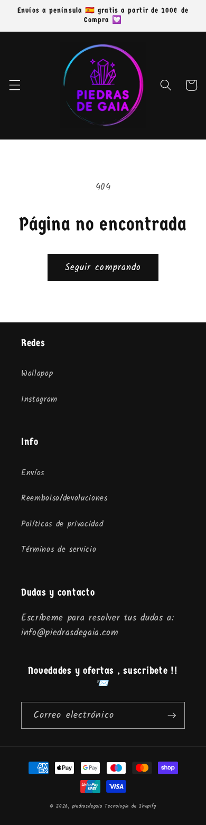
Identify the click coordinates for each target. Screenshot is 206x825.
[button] (14, 85)
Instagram (39, 399)
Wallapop (37, 373)
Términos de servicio (58, 549)
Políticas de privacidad (62, 524)
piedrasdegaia (87, 806)
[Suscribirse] (171, 715)
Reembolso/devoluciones (64, 498)
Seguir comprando (103, 268)
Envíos (32, 473)
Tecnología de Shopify (130, 806)
